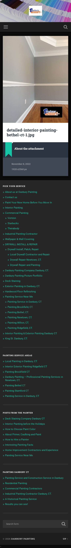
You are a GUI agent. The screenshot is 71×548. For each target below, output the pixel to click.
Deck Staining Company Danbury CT (25, 418)
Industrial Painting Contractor (21, 233)
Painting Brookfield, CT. (20, 307)
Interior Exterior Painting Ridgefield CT (26, 366)
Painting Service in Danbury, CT (25, 301)
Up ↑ (65, 538)
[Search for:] (35, 524)
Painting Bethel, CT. (18, 312)
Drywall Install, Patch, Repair (23, 249)
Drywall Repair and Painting (25, 265)
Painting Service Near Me (19, 296)
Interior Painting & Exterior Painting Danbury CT (31, 333)
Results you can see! (16, 504)
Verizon (12, 218)
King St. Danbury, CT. (16, 338)
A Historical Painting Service (21, 499)
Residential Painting (16, 483)
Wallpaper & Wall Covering (19, 239)
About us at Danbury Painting (21, 192)
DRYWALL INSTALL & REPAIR (21, 244)
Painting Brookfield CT (17, 371)
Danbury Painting (23, 538)
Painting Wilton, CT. (18, 322)
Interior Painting (14, 207)
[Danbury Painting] (35, 11)
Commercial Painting (16, 212)
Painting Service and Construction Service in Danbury (34, 477)
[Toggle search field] (66, 27)
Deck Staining (12, 281)
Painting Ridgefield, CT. (20, 327)
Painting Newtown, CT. (20, 317)
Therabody (13, 228)
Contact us (11, 197)
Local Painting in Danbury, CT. (21, 361)
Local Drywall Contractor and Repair (30, 254)
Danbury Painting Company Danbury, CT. (27, 270)
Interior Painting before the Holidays (25, 423)
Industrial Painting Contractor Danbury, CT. (28, 493)
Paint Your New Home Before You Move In (28, 202)
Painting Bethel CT (15, 385)
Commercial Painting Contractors (23, 488)
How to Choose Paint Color (20, 429)
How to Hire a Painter (17, 439)
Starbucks (13, 223)
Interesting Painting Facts (19, 444)
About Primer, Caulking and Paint (23, 434)
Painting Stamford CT (17, 390)
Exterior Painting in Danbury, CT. (22, 286)
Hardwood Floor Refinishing (20, 291)
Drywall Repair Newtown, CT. (25, 259)
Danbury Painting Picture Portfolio (23, 275)
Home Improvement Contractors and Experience (31, 450)
